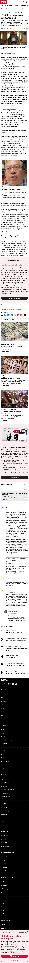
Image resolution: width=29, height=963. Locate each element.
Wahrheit (3, 719)
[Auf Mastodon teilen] (5, 315)
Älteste (26, 484)
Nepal (2, 729)
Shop (2, 910)
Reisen (2, 903)
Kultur (2, 704)
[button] (27, 2)
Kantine (3, 907)
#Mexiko (18, 305)
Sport (2, 708)
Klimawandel (4, 743)
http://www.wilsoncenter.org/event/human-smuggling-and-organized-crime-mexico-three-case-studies (17, 558)
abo (2, 779)
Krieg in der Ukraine (6, 733)
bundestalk (4, 807)
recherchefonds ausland (7, 789)
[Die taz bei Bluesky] (13, 684)
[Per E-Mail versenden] (2, 315)
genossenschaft (5, 782)
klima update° (4, 814)
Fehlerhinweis (18, 309)
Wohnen (3, 736)
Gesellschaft (4, 701)
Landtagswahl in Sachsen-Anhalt (9, 740)
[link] (2, 6)
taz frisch (3, 839)
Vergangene (4, 867)
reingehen (3, 825)
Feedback (3, 924)
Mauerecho (4, 818)
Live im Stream (5, 864)
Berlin (2, 712)
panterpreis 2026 (5, 796)
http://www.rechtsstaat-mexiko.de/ (15, 571)
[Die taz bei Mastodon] (9, 684)
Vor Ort (3, 860)
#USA (8, 305)
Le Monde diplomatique (7, 889)
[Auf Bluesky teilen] (8, 315)
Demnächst (4, 857)
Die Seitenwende (5, 761)
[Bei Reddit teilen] (21, 315)
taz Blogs (3, 882)
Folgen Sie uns (4, 683)
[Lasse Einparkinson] (5, 611)
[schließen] (26, 932)
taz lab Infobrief (5, 846)
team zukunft (4, 835)
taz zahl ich (4, 786)
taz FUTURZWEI (5, 885)
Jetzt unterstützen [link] (14, 298)
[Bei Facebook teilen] (12, 315)
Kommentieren (10, 309)
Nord (2, 715)
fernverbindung (5, 811)
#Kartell (23, 305)
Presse (2, 768)
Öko (2, 697)
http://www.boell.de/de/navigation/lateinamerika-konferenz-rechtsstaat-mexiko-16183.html (17, 568)
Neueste (22, 484)
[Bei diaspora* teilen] (18, 315)
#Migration (12, 305)
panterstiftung (4, 793)
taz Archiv (3, 892)
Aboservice (4, 928)
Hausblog (3, 757)
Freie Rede (3, 821)
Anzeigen (3, 914)
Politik (2, 694)
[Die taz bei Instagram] (16, 684)
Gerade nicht (21, 932)
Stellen (3, 764)
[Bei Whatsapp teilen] (15, 315)
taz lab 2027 (4, 871)
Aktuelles (3, 754)
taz (4, 680)
